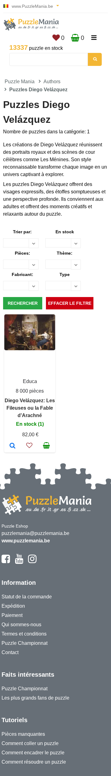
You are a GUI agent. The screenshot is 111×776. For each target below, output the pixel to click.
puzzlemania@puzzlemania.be (35, 533)
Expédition (13, 606)
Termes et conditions (24, 633)
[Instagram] (32, 561)
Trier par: (22, 231)
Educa (30, 381)
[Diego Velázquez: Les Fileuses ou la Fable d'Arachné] (12, 446)
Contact (10, 652)
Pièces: (22, 253)
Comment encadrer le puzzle (33, 752)
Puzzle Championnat (24, 643)
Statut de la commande (27, 596)
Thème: (64, 253)
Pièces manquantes (23, 734)
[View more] (29, 348)
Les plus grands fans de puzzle (35, 698)
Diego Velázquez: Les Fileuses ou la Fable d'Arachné (30, 408)
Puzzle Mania (20, 81)
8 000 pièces (30, 391)
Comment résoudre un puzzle (34, 762)
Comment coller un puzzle (30, 743)
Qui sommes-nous (21, 624)
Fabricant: (22, 274)
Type (65, 274)
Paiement (12, 615)
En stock (65, 231)
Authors (51, 81)
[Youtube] (19, 561)
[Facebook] (6, 561)
